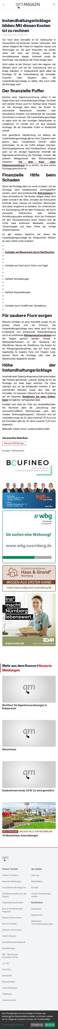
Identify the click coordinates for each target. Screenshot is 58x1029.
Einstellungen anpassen (13, 1025)
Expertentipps (8, 981)
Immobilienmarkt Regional (14, 887)
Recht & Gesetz (9, 924)
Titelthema (7, 994)
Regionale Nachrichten (12, 902)
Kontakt (34, 887)
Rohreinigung (45, 193)
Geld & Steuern (9, 936)
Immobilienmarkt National (13, 942)
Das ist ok (49, 1025)
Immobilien (7, 975)
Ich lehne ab (37, 1025)
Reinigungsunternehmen (38, 335)
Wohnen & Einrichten (11, 930)
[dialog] (29, 1019)
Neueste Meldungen (14, 443)
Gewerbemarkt (9, 1000)
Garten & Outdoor (10, 875)
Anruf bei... (7, 969)
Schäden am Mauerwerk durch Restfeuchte (29, 252)
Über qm (35, 875)
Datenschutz (37, 915)
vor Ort (5, 963)
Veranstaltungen (9, 988)
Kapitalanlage (8, 948)
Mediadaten (36, 881)
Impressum (36, 909)
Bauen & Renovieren (11, 917)
